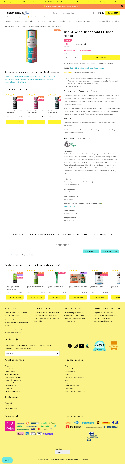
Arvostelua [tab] (11, 255)
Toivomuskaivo (43, 17)
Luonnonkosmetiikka (30, 76)
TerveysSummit (71, 388)
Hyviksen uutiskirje (11, 383)
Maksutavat (9, 369)
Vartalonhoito (22, 26)
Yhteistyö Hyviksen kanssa (74, 377)
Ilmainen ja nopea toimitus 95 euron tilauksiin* (20, 2)
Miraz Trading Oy (70, 206)
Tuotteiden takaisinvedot (14, 391)
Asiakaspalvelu (9, 17)
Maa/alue (58, 449)
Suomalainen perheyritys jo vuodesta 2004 (103, 2)
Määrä (65, 54)
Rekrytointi (69, 374)
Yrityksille (34, 17)
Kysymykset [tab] (26, 255)
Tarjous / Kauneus (27, 79)
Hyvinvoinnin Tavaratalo (64, 460)
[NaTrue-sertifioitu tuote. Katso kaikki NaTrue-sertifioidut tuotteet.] (67, 144)
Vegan (14, 82)
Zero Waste (22, 82)
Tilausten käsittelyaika (13, 377)
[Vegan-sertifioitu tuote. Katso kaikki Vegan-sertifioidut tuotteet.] (73, 144)
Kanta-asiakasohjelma (13, 380)
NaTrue (41, 76)
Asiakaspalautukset (12, 374)
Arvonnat (68, 380)
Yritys (67, 366)
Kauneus (14, 26)
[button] (112, 13)
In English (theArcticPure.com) (76, 391)
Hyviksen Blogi (70, 372)
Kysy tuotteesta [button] (92, 251)
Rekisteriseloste (11, 409)
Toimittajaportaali (72, 386)
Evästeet (8, 406)
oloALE (47, 76)
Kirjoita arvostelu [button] (111, 251)
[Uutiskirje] (57, 353)
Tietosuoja (8, 403)
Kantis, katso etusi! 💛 (22, 17)
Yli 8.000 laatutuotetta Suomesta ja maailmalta (62, 2)
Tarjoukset (16, 79)
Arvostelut (69, 369)
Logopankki (69, 383)
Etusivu (7, 26)
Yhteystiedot (9, 366)
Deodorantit (33, 26)
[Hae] (93, 13)
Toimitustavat (10, 372)
